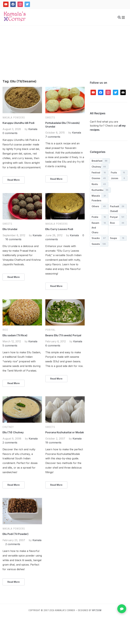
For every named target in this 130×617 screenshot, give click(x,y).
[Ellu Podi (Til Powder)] (22, 499)
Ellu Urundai (10, 229)
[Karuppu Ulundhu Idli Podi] (22, 88)
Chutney (8, 427)
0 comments (10, 133)
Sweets (50, 117)
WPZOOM (96, 610)
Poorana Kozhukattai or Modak (64, 432)
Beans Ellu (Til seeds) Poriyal (63, 335)
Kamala (32, 129)
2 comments (10, 442)
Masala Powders (14, 117)
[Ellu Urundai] (22, 195)
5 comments (10, 345)
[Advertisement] (65, 56)
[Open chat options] (121, 608)
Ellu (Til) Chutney (13, 432)
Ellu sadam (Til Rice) (15, 335)
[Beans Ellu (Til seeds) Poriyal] (65, 301)
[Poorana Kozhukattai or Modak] (65, 398)
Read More (13, 179)
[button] (123, 17)
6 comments (52, 345)
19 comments (53, 442)
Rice (5, 329)
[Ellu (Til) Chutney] (22, 398)
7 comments (52, 136)
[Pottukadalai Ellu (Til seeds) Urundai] (65, 88)
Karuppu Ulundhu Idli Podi (18, 122)
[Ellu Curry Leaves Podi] (65, 195)
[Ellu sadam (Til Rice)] (22, 301)
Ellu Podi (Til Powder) (16, 534)
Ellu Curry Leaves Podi (59, 229)
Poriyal (50, 329)
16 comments (13, 239)
